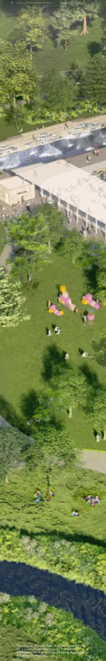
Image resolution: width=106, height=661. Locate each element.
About (17, 2)
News (21, 2)
